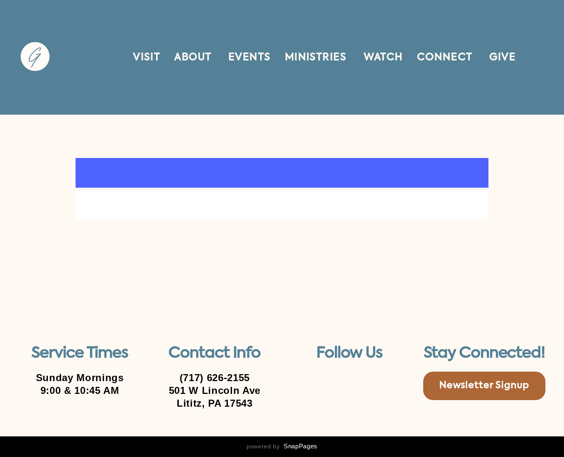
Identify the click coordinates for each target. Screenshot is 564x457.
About (194, 57)
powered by (282, 446)
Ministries (317, 57)
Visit (146, 57)
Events (249, 57)
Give (502, 57)
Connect (446, 57)
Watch (383, 57)
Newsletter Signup (484, 385)
